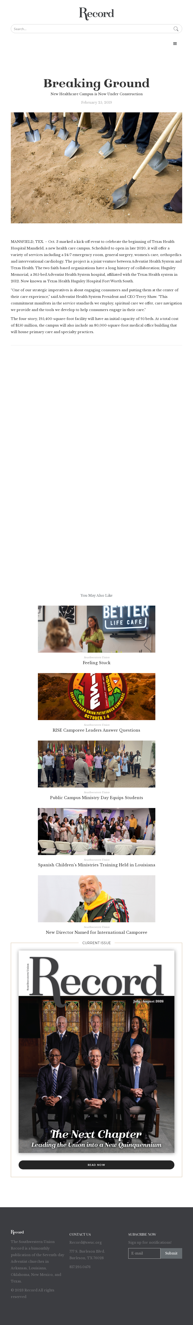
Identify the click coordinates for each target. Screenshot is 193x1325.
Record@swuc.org (85, 1242)
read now (96, 1164)
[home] (96, 14)
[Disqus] (96, 411)
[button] (175, 44)
